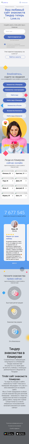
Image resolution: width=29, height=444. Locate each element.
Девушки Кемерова (9, 6)
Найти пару (14, 95)
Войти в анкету (15, 57)
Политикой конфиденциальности (13, 44)
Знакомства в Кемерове (15, 84)
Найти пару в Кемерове (14, 100)
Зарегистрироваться (14, 37)
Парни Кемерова (20, 6)
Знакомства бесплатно (14, 110)
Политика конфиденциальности (14, 423)
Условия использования (14, 426)
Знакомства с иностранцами (14, 90)
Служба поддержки (14, 428)
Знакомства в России (14, 105)
